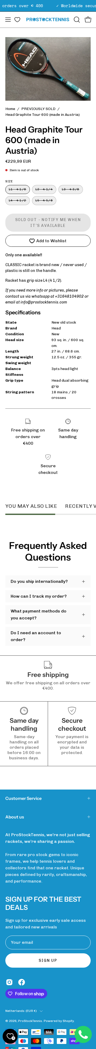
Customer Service (23, 798)
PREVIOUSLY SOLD (38, 109)
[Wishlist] (17, 19)
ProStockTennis (30, 1021)
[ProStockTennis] (48, 19)
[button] (76, 19)
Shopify (68, 1021)
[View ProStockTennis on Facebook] (22, 982)
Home (10, 109)
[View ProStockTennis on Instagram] (9, 982)
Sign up (48, 960)
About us (14, 816)
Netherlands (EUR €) (21, 1011)
